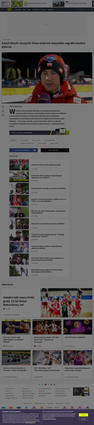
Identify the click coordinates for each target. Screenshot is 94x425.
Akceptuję (83, 415)
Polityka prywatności (30, 422)
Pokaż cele (83, 419)
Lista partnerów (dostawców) (49, 419)
